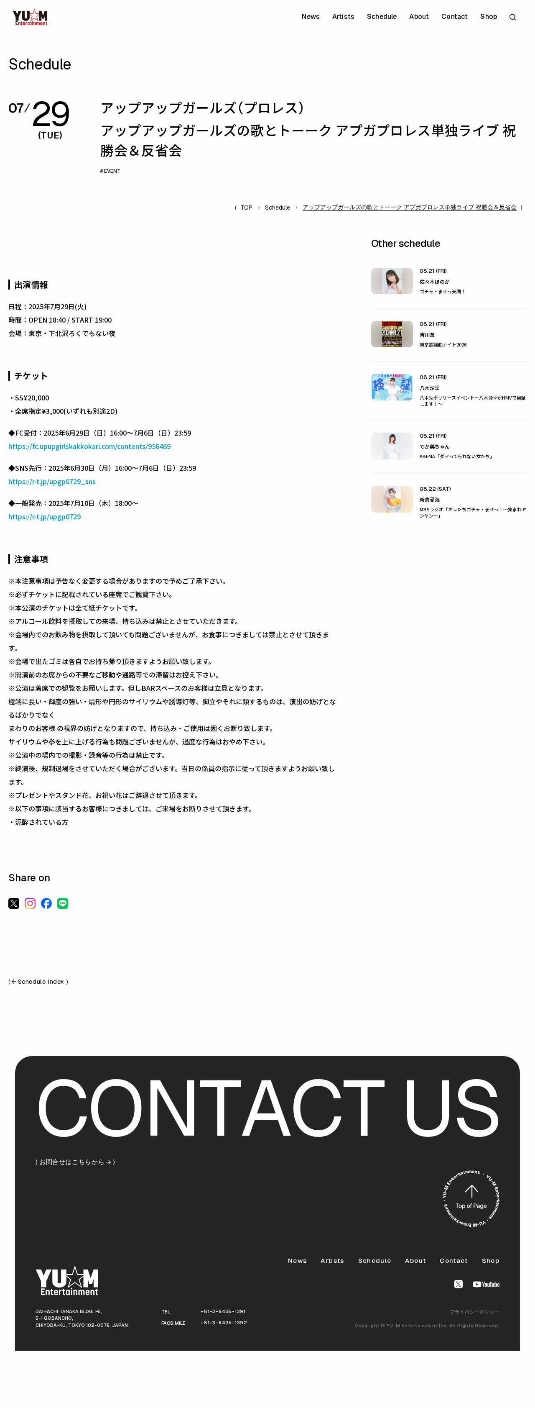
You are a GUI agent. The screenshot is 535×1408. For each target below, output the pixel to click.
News (311, 16)
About (419, 16)
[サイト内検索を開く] (514, 17)
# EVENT (110, 171)
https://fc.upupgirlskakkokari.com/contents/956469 (89, 446)
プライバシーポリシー (474, 1311)
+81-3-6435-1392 (224, 1323)
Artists (343, 16)
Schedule (382, 16)
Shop (488, 16)
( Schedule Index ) (38, 981)
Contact (454, 16)
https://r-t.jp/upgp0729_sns (52, 481)
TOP (246, 207)
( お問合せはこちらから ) (75, 1162)
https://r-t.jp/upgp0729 (44, 516)
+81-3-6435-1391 (223, 1311)
